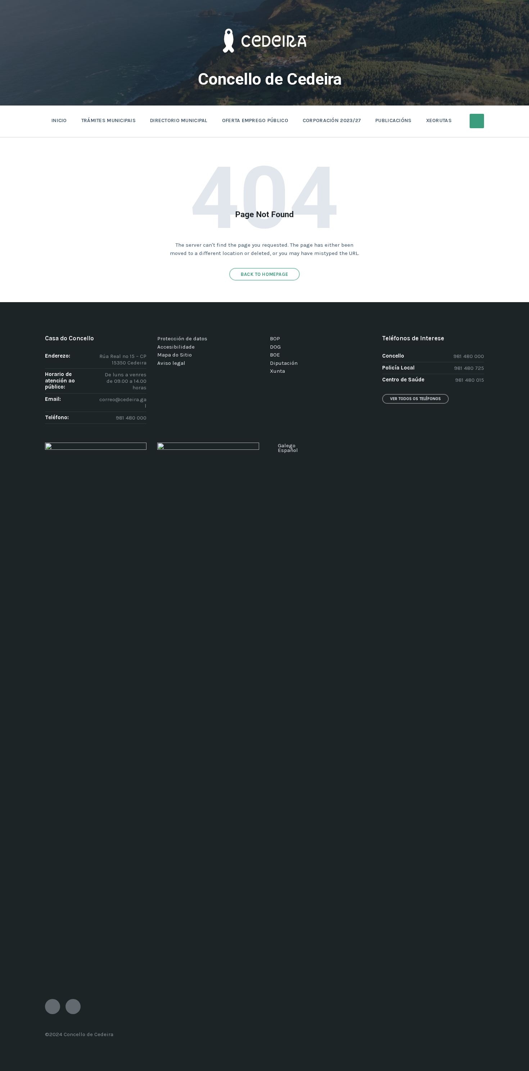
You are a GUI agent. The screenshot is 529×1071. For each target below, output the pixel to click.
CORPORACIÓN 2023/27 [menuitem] (332, 120)
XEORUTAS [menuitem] (439, 120)
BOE (275, 354)
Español (288, 450)
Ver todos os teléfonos (415, 398)
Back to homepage (264, 274)
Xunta (277, 371)
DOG (275, 347)
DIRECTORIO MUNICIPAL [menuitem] (179, 120)
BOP (275, 338)
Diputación (284, 363)
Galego (286, 445)
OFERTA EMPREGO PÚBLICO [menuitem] (255, 120)
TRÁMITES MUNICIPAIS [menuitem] (108, 120)
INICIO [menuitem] (59, 120)
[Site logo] (264, 63)
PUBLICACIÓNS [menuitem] (393, 120)
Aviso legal (171, 363)
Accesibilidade (176, 347)
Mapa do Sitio (174, 354)
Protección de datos (182, 338)
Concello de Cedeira (270, 79)
